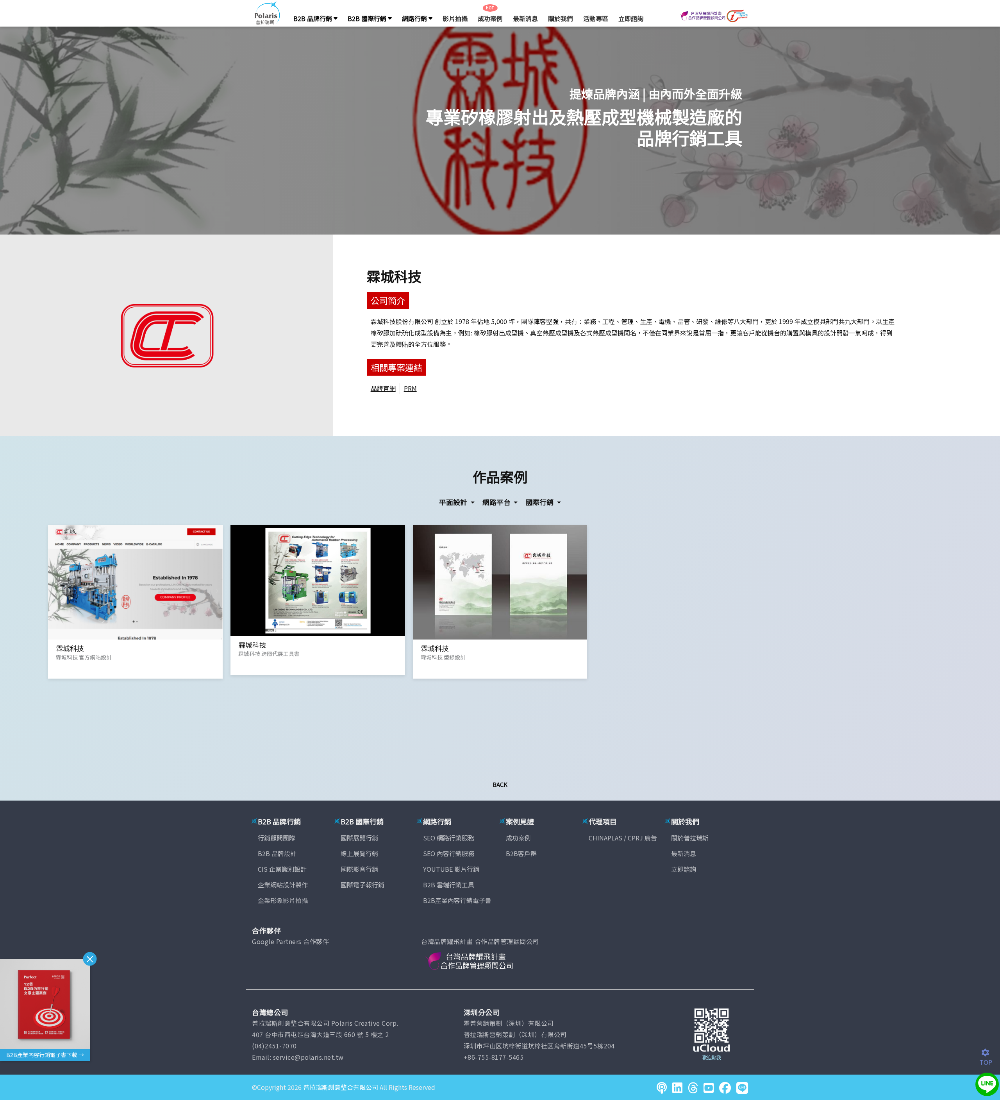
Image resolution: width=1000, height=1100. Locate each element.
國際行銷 (540, 502)
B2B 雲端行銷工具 (448, 884)
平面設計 (454, 502)
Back (500, 784)
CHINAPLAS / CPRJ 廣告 (623, 837)
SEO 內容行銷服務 (448, 853)
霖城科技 (394, 276)
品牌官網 (383, 388)
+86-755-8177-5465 (494, 1057)
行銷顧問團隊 (276, 837)
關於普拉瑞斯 (690, 837)
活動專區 (595, 18)
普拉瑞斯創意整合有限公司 (340, 1087)
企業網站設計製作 (283, 884)
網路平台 (497, 502)
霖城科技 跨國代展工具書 (269, 653)
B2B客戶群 (521, 853)
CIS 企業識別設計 (282, 869)
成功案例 (490, 18)
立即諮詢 (630, 18)
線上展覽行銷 (359, 853)
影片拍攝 (455, 18)
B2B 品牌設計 (277, 853)
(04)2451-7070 (274, 1045)
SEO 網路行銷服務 (448, 837)
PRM (410, 388)
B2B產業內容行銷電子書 (457, 900)
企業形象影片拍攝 (283, 900)
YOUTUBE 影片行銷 (451, 869)
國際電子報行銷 (362, 884)
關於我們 (560, 18)
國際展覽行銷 (359, 837)
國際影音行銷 (359, 869)
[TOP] (989, 1052)
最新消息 (525, 18)
